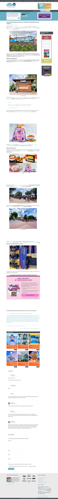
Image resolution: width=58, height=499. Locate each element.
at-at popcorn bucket (10, 316)
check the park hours (18, 186)
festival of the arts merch (19, 319)
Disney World (26, 317)
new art (28, 27)
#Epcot (9, 105)
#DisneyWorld (26, 105)
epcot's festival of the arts (20, 318)
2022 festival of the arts (36, 315)
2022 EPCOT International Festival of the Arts (25, 315)
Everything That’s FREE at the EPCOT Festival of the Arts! (23, 275)
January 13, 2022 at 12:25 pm (14, 422)
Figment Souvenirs (11, 321)
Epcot (20, 313)
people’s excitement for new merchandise (32, 242)
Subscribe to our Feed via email (42, 497)
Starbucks (21, 206)
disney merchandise (12, 313)
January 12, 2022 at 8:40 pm (14, 412)
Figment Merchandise (30, 320)
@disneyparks (10, 102)
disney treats (22, 317)
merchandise (26, 321)
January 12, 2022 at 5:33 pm (14, 386)
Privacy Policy (35, 498)
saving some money (33, 27)
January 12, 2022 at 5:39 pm (14, 394)
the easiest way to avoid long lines (19, 185)
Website (9, 458)
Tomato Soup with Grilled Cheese (23, 144)
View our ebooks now (10, 484)
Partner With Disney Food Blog (42, 482)
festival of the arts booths (28, 318)
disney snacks (18, 317)
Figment (12, 320)
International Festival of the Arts (19, 321)
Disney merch (36, 316)
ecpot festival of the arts (32, 317)
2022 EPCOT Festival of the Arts (14, 315)
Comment (10, 440)
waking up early (11, 241)
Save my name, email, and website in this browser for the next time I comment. (19, 464)
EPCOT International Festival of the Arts (18, 26)
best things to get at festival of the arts (18, 316)
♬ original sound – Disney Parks (13, 107)
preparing (37, 26)
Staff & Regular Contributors (42, 477)
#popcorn (19, 104)
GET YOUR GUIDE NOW (30, 295)
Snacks (25, 313)
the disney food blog (10, 2)
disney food (32, 316)
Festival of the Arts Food (35, 318)
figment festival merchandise (18, 320)
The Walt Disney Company (42, 490)
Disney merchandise (9, 317)
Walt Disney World (29, 313)
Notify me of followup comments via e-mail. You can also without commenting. (22, 466)
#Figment (29, 105)
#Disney (22, 105)
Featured (23, 313)
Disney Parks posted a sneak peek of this (22, 97)
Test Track (10, 206)
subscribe (28, 466)
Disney (26, 316)
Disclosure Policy (40, 478)
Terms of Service (40, 481)
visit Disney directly (45, 491)
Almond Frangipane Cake (24, 150)
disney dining (29, 316)
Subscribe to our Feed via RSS (42, 495)
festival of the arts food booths (11, 319)
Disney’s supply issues (21, 242)
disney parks (17, 313)
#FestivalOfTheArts (13, 105)
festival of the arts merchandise (28, 319)
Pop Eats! (11, 144)
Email (9, 454)
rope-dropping (35, 150)
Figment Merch (25, 320)
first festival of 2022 (12, 27)
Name (9, 450)
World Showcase (9, 322)
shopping (29, 321)
